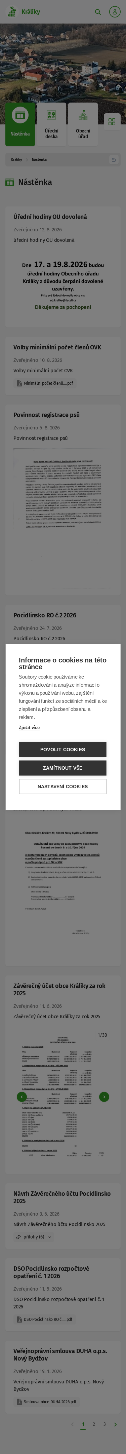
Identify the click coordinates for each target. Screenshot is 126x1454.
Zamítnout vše (63, 768)
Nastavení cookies (63, 786)
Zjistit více (29, 727)
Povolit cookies (62, 749)
